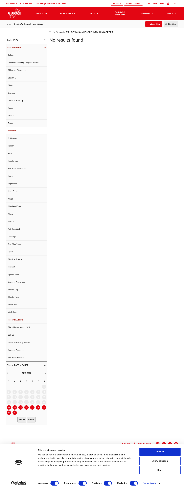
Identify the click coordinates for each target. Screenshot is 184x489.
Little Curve (13, 191)
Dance (10, 108)
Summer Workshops (16, 282)
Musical (11, 221)
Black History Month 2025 (19, 327)
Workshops (12, 312)
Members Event (14, 206)
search (175, 3)
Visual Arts (12, 305)
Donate (117, 3)
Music (10, 214)
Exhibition (12, 131)
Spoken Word (13, 274)
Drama (11, 116)
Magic (10, 199)
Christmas (12, 78)
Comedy (11, 93)
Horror (10, 176)
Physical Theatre (15, 259)
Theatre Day (13, 290)
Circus (10, 85)
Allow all (160, 451)
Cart (168, 3)
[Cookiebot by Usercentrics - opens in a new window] (18, 483)
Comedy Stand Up (15, 100)
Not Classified (14, 229)
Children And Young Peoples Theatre (23, 63)
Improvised (12, 184)
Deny (160, 470)
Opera (10, 252)
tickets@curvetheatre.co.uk (51, 4)
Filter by (12, 40)
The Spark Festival (16, 357)
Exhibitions (12, 138)
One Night (12, 236)
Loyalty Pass (133, 3)
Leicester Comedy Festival (19, 342)
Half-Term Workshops (17, 169)
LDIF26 (11, 335)
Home (8, 24)
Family (11, 146)
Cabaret (11, 55)
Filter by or (17, 365)
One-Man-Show (14, 244)
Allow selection (160, 461)
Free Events (13, 161)
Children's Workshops (17, 70)
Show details (149, 483)
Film (10, 153)
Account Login (156, 3)
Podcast (11, 267)
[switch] (82, 483)
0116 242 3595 (26, 4)
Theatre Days (13, 297)
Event (10, 123)
